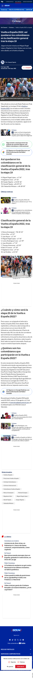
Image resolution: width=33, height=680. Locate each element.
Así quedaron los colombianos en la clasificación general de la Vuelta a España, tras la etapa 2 (22, 211)
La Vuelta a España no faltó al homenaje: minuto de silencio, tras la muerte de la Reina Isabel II (22, 438)
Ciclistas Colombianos (10, 482)
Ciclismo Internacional (10, 485)
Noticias (22, 662)
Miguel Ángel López (22, 496)
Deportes (13, 662)
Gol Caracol (18, 1)
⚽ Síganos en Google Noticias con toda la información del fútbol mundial (17, 391)
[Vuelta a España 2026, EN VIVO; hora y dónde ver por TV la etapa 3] (6, 200)
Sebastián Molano (8, 503)
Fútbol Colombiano (9, 563)
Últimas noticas (9, 1)
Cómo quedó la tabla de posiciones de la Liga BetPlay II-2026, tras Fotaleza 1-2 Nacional (17, 577)
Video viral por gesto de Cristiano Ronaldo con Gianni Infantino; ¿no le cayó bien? (17, 587)
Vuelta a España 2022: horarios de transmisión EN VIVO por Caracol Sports (22, 416)
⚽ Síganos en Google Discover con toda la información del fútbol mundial (18, 152)
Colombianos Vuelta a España (12, 489)
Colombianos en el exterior (11, 541)
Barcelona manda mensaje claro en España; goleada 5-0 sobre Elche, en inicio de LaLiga (17, 557)
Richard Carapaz (22, 492)
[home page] (2, 1)
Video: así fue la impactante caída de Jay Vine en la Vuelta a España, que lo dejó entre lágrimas (22, 133)
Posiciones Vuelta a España (11, 478)
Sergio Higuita (20, 499)
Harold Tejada (7, 499)
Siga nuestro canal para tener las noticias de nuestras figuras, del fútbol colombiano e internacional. (17, 144)
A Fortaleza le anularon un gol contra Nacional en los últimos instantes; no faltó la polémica (17, 567)
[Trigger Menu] (2, 5)
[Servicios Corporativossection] (30, 654)
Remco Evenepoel (8, 492)
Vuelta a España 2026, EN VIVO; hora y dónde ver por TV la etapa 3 (22, 201)
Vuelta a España (8, 475)
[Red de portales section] (30, 649)
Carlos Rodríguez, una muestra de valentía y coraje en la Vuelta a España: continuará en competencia (22, 428)
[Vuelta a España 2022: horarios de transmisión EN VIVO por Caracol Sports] (6, 416)
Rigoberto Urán (8, 496)
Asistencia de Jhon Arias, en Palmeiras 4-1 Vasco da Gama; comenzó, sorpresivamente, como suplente (17, 546)
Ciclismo (11, 27)
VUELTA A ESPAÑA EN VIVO (16, 9)
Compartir (28, 67)
